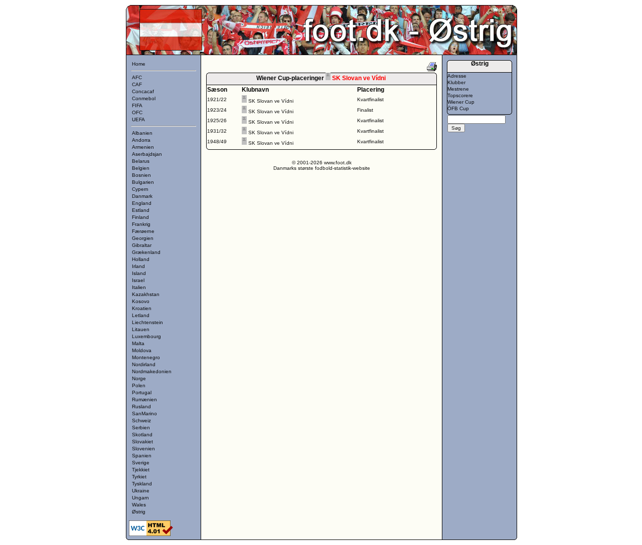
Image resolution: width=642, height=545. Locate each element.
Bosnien (141, 175)
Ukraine (140, 490)
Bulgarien (143, 182)
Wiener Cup (460, 102)
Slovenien (143, 448)
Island (139, 273)
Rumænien (144, 399)
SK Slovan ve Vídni (270, 101)
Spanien (141, 455)
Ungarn (140, 497)
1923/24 (217, 110)
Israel (138, 280)
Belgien (140, 168)
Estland (140, 210)
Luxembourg (146, 336)
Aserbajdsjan (147, 154)
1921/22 (217, 99)
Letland (140, 315)
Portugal (141, 392)
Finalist (365, 110)
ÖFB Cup (458, 108)
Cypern (140, 189)
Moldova (141, 350)
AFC (137, 77)
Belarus (140, 161)
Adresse (456, 76)
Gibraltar (141, 245)
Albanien (142, 133)
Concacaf (143, 91)
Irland (138, 266)
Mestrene (458, 89)
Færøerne (143, 231)
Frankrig (141, 224)
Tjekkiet (140, 469)
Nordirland (143, 364)
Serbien (141, 427)
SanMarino (144, 413)
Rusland (141, 406)
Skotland (142, 434)
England (141, 203)
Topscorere (460, 95)
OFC (137, 112)
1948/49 (217, 141)
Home (138, 64)
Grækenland (146, 252)
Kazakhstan (145, 294)
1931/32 (217, 131)
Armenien (143, 147)
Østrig (138, 511)
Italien (139, 287)
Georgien (142, 238)
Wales (139, 504)
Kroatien (141, 308)
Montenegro (146, 357)
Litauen (140, 329)
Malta (138, 343)
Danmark (142, 196)
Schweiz (141, 420)
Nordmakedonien (152, 371)
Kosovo (140, 301)
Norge (139, 378)
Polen (138, 385)
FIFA (137, 105)
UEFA (138, 119)
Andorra (141, 140)
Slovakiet (142, 441)
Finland (140, 217)
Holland (140, 259)
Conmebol (143, 98)
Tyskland (142, 483)
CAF (137, 84)
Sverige (140, 462)
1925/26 (217, 120)
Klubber (456, 82)
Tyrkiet (139, 476)
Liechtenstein (147, 322)
